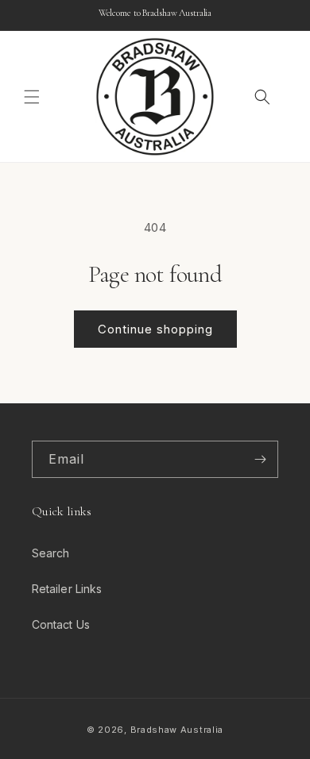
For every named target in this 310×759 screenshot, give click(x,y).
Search (50, 553)
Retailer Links (67, 588)
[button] (31, 96)
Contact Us (61, 624)
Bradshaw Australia (177, 729)
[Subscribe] (259, 459)
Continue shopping (155, 329)
